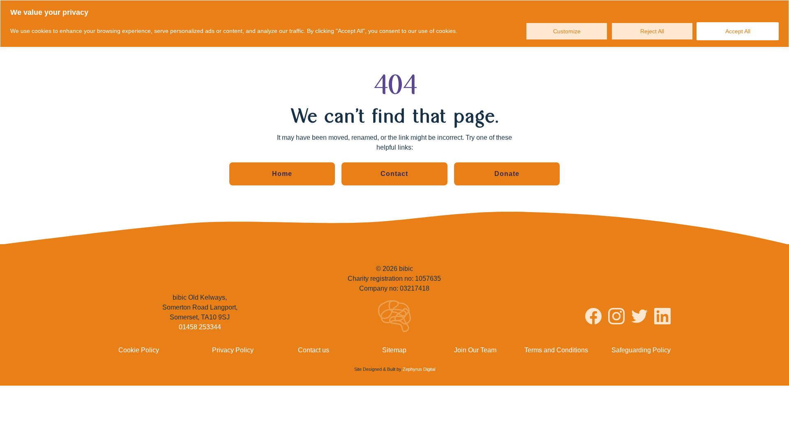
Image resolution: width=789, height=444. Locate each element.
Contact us (313, 350)
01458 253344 (200, 327)
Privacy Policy (233, 350)
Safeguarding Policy (641, 350)
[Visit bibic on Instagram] (616, 317)
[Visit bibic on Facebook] (593, 317)
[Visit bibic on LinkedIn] (662, 317)
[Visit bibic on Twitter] (639, 317)
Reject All (652, 31)
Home (282, 173)
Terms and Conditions (556, 350)
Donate (506, 173)
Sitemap (394, 350)
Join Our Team (475, 350)
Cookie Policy (138, 350)
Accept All (737, 31)
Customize (567, 31)
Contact (394, 173)
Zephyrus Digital (419, 369)
